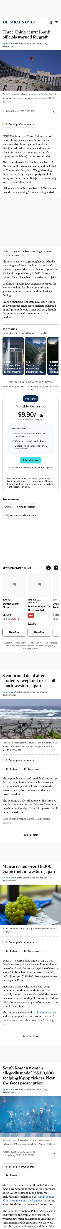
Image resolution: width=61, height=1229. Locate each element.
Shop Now (14, 632)
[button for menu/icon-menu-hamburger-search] (56, 22)
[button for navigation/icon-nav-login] (50, 22)
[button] (50, 22)
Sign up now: (9, 43)
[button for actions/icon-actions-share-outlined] (54, 112)
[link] (19, 22)
